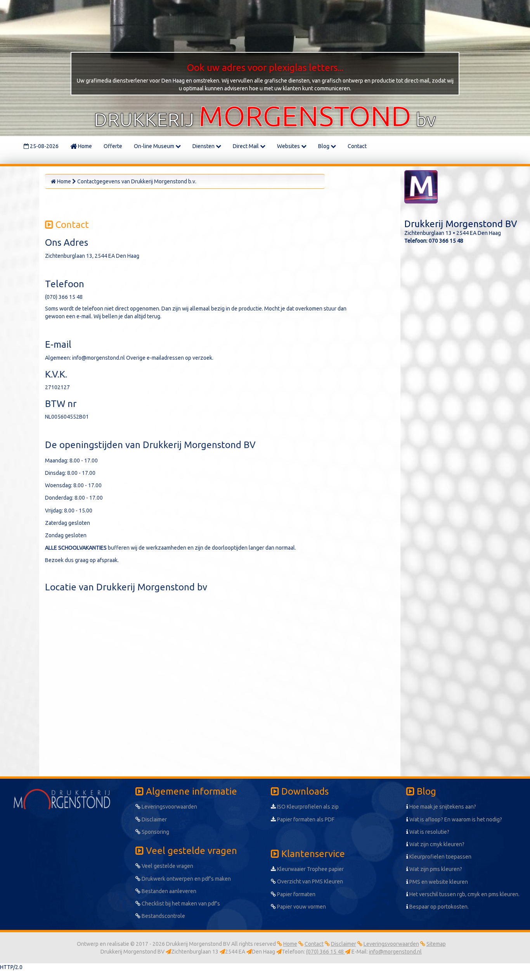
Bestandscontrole (162, 916)
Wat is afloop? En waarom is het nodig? (455, 819)
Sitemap (436, 944)
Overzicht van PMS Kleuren (309, 881)
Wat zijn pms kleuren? (435, 869)
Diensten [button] (204, 146)
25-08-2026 (44, 146)
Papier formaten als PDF (305, 819)
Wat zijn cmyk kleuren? (436, 844)
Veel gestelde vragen (166, 866)
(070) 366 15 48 (325, 952)
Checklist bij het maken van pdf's (180, 903)
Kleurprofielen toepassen (439, 857)
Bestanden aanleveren (168, 891)
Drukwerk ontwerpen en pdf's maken (185, 879)
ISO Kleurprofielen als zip (307, 807)
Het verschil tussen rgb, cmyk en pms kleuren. (464, 894)
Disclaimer (153, 819)
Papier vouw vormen (301, 907)
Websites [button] (289, 146)
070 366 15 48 (446, 241)
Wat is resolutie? (428, 832)
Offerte (113, 146)
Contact (357, 146)
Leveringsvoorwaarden (168, 807)
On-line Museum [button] (154, 146)
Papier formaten (295, 894)
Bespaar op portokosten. (438, 907)
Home (84, 146)
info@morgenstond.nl (395, 952)
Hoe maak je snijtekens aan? (442, 807)
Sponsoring (154, 832)
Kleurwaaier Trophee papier (310, 869)
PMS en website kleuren (438, 882)
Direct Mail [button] (246, 146)
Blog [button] (324, 146)
